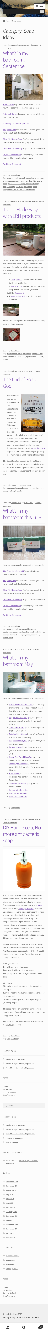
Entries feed (8, 1089)
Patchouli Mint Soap (18, 734)
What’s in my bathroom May (18, 660)
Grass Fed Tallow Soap (12, 148)
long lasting (34, 488)
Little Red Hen (14, 5)
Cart (37, 1325)
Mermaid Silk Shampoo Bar (21, 704)
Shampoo (28, 187)
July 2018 (9, 1194)
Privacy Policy (9, 1317)
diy (8, 1039)
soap (35, 187)
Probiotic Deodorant (12, 164)
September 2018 (12, 1186)
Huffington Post (26, 908)
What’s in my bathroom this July (22, 513)
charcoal (36, 178)
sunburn (40, 356)
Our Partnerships (12, 1256)
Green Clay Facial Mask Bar (20, 757)
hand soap (15, 1039)
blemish (29, 178)
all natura (20, 629)
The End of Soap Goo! (19, 382)
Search (24, 1327)
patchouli (19, 187)
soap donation (38, 448)
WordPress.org (9, 1095)
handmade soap (32, 184)
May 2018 (9, 1203)
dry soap (10, 488)
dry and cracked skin (27, 181)
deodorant (14, 181)
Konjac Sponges (12, 1142)
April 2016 (9, 1233)
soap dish (12, 356)
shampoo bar (16, 279)
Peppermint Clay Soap (19, 717)
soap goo (6, 491)
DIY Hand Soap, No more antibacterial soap (22, 834)
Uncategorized (12, 1269)
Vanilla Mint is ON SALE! (15, 1059)
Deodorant (19, 293)
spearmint (35, 635)
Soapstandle (16, 286)
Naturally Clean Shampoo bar (16, 123)
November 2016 (12, 1224)
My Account (8, 1327)
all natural (20, 178)
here (40, 905)
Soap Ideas (15, 175)
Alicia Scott (33, 45)
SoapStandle (8, 189)
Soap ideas (21, 356)
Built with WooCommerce (28, 1317)
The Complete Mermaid (13, 571)
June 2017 (10, 1220)
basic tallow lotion (18, 296)
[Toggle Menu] (42, 11)
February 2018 (11, 1212)
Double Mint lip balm (18, 790)
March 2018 (10, 1207)
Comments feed (9, 1092)
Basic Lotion (8, 104)
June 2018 (10, 1199)
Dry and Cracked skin (12, 154)
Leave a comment (10, 822)
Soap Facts (16, 485)
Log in (5, 1086)
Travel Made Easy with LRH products (22, 212)
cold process (30, 629)
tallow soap (30, 189)
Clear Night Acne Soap (12, 139)
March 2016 (10, 1237)
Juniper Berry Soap (17, 727)
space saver (31, 356)
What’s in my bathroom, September (15, 59)
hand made (34, 632)
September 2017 (12, 1216)
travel (5, 359)
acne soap (11, 178)
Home (8, 21)
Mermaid (13, 635)
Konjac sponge (9, 129)
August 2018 (10, 1190)
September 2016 (12, 1229)
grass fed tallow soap (16, 184)
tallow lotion (19, 189)
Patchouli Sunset (10, 114)
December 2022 (12, 1181)
